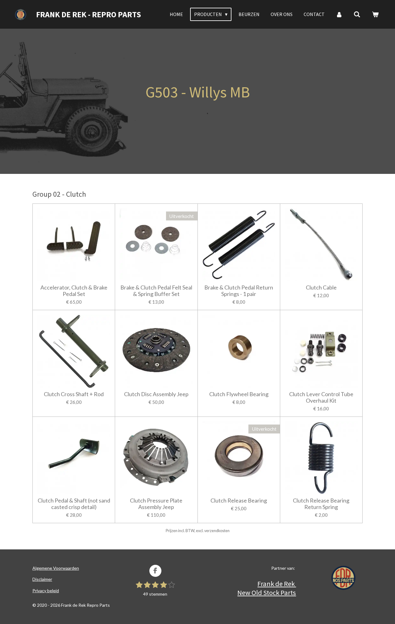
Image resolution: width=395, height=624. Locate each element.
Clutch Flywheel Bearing (238, 394)
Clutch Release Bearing (238, 500)
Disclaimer (42, 579)
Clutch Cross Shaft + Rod (74, 394)
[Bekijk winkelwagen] (375, 14)
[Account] (339, 14)
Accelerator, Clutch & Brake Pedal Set (73, 290)
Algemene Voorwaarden (55, 568)
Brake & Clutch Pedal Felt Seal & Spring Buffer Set (156, 290)
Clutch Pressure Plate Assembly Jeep (156, 503)
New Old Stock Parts (266, 592)
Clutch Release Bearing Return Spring (321, 503)
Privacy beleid (45, 590)
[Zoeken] (357, 14)
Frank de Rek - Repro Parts (88, 14)
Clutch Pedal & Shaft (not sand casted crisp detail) (74, 503)
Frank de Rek (276, 583)
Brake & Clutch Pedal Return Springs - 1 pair (238, 290)
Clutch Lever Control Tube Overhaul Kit (321, 397)
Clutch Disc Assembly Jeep (156, 394)
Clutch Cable (321, 287)
